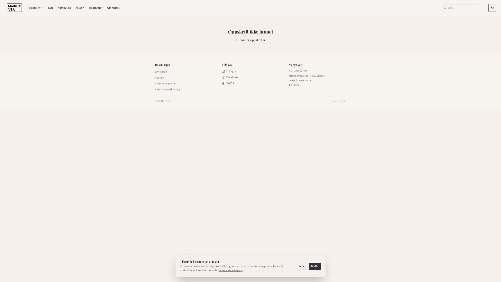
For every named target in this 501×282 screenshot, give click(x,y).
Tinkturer (34, 8)
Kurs (50, 8)
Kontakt (159, 78)
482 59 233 (294, 85)
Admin (343, 101)
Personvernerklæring (167, 89)
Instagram (232, 71)
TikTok (230, 83)
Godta (314, 266)
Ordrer (335, 101)
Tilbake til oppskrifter (250, 40)
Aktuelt (80, 8)
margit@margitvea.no (300, 80)
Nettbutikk (64, 8)
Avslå (301, 266)
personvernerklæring (230, 270)
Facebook (232, 77)
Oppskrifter (96, 8)
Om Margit (113, 8)
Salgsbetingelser (165, 84)
